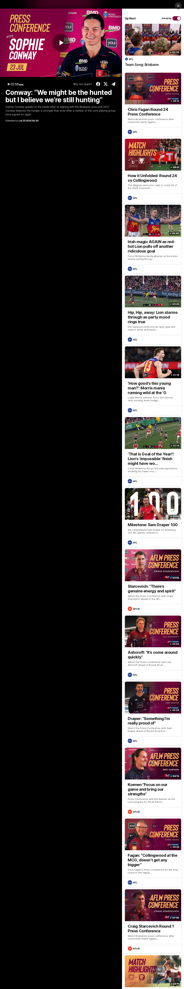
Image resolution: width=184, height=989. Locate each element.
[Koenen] (153, 782)
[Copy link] (113, 84)
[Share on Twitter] (106, 84)
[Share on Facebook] (98, 84)
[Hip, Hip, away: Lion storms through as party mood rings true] (153, 310)
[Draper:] (153, 713)
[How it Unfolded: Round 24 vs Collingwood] (153, 170)
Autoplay (166, 18)
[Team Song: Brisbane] (153, 47)
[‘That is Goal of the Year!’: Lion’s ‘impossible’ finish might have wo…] (153, 451)
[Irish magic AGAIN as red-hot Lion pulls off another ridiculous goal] (153, 239)
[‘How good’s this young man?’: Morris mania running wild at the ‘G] (153, 380)
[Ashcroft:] (153, 647)
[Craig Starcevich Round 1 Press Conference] (153, 921)
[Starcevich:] (153, 581)
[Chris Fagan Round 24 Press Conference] (153, 104)
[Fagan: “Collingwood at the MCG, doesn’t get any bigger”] (153, 853)
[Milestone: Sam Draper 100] (153, 517)
